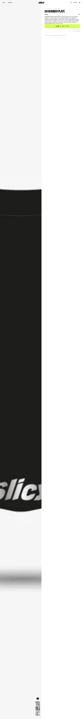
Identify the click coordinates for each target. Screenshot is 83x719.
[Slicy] (41, 2)
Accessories (50, 8)
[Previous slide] (37, 695)
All (45, 8)
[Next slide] (37, 716)
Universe (10, 2)
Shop (4, 2)
